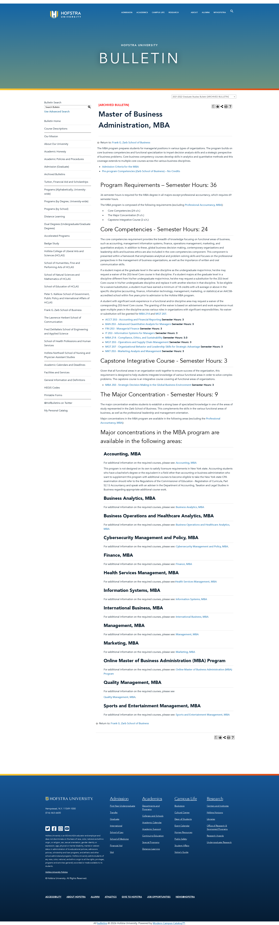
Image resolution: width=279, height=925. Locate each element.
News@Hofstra (185, 897)
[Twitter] (47, 829)
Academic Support (151, 829)
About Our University (56, 144)
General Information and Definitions (64, 380)
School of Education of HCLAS (61, 286)
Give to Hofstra (132, 897)
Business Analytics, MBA (190, 507)
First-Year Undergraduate (122, 805)
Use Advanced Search (57, 111)
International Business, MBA (192, 617)
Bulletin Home (52, 121)
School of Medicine (119, 838)
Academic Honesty (55, 151)
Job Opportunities (158, 897)
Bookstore (180, 805)
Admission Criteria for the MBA (120, 167)
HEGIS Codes (52, 387)
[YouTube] (67, 829)
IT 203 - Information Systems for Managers (130, 333)
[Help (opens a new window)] (230, 106)
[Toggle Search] (232, 11)
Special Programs (150, 842)
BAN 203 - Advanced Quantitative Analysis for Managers (138, 324)
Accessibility (53, 897)
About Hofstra (76, 897)
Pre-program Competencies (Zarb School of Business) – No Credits (141, 171)
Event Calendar (182, 825)
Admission (126, 12)
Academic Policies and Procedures (64, 159)
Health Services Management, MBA (196, 581)
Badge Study (51, 243)
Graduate (114, 819)
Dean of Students (183, 819)
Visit (112, 852)
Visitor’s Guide (181, 852)
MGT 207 (160, 314)
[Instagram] (60, 829)
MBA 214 (144, 314)
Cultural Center (182, 812)
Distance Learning (54, 216)
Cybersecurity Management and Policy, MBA (202, 546)
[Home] (77, 14)
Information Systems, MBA (191, 599)
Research (174, 12)
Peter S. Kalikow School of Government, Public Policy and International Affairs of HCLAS (66, 298)
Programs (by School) (56, 209)
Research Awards (215, 835)
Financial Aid (116, 845)
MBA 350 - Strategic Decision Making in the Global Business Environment (148, 385)
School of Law (116, 832)
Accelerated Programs (57, 236)
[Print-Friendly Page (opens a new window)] (226, 106)
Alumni (206, 12)
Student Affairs (182, 845)
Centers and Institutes (218, 805)
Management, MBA (187, 634)
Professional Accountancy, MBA (203, 205)
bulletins (102, 923)
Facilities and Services (56, 372)
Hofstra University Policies (56, 872)
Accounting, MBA (186, 463)
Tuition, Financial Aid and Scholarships (66, 182)
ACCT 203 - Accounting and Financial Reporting (133, 319)
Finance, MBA (184, 564)
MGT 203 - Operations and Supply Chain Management (137, 342)
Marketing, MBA (185, 652)
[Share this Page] (222, 106)
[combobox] (204, 97)
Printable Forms (53, 395)
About (194, 12)
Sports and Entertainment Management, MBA (203, 714)
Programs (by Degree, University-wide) (66, 201)
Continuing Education (153, 835)
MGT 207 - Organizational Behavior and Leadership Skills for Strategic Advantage (152, 346)
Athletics (111, 897)
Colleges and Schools (152, 815)
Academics (142, 12)
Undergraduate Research (219, 842)
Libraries (211, 819)
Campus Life (158, 12)
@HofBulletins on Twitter (58, 403)
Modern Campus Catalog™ (169, 923)
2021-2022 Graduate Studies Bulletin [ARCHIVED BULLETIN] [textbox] (201, 96)
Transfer (114, 812)
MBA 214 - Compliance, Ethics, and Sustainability (133, 337)
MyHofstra (220, 12)
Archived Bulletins (54, 174)
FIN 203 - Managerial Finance (122, 328)
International (116, 825)
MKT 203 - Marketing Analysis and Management (133, 351)
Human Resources (183, 832)
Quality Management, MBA (119, 697)
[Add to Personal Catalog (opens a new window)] (217, 106)
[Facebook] (54, 829)
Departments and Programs (151, 807)
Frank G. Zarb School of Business (63, 310)
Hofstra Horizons (215, 812)
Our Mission (51, 136)
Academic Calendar (152, 822)
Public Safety (181, 838)
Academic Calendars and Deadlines (64, 365)
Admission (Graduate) (56, 167)
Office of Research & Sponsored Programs (217, 827)
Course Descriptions (55, 128)
